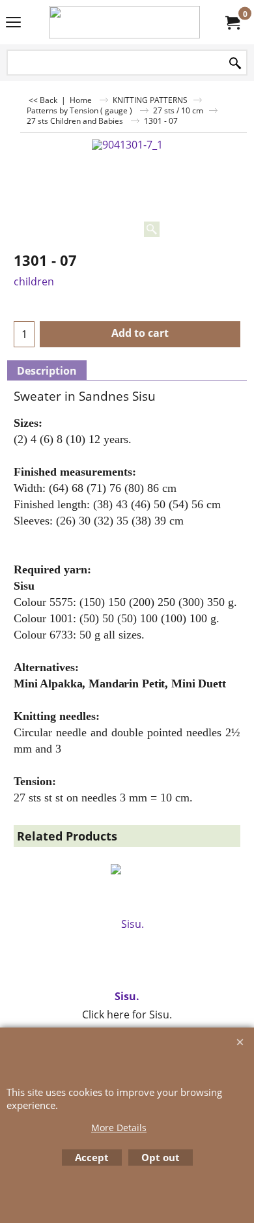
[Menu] (13, 23)
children (34, 281)
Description (47, 371)
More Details (119, 1127)
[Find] (235, 63)
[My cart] (232, 22)
